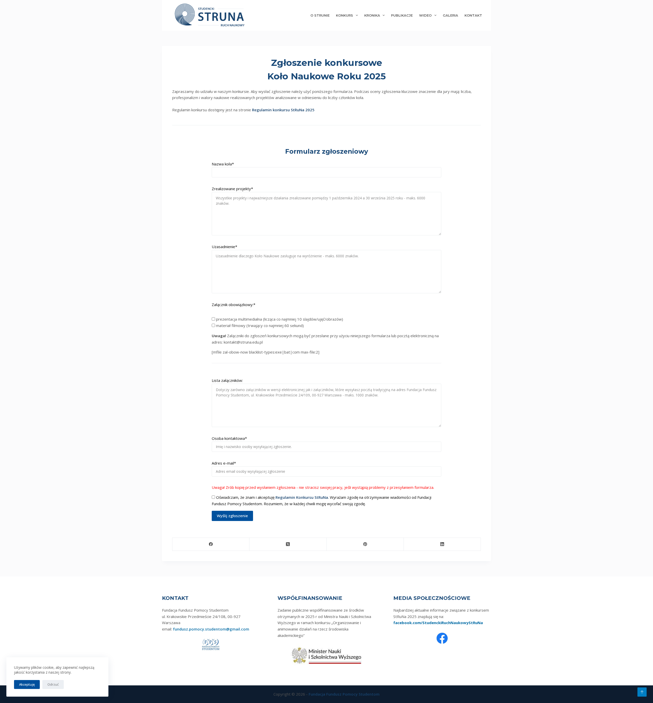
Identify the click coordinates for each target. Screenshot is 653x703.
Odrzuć (53, 684)
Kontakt (473, 15)
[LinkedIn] (442, 544)
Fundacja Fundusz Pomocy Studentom (344, 694)
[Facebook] (210, 544)
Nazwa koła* (223, 163)
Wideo (425, 15)
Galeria (450, 15)
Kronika (372, 15)
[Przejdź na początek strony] (642, 692)
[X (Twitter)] (287, 544)
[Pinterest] (365, 544)
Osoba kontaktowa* (229, 438)
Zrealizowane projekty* (232, 188)
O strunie (320, 15)
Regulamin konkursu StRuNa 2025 (283, 109)
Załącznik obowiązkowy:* (233, 304)
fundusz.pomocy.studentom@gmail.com (211, 629)
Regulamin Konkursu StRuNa (301, 497)
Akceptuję (27, 684)
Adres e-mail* (224, 463)
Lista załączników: (227, 380)
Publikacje (402, 15)
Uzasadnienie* (224, 246)
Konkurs (344, 15)
